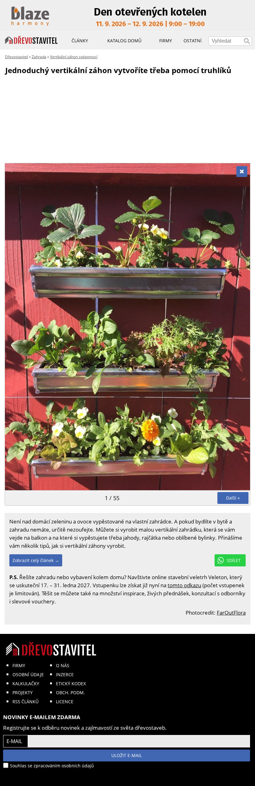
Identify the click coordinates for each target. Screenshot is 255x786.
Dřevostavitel (16, 56)
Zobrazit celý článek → (35, 560)
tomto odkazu (184, 585)
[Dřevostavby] (31, 40)
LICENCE (64, 702)
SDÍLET (234, 560)
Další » (233, 498)
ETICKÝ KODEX (71, 683)
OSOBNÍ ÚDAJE (28, 674)
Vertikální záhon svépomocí (73, 56)
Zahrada (39, 56)
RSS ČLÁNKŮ (25, 702)
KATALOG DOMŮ (124, 41)
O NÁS (62, 665)
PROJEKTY (22, 692)
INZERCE (65, 674)
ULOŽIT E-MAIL (126, 755)
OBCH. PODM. (70, 692)
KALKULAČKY (25, 683)
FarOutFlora (231, 612)
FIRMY (18, 665)
